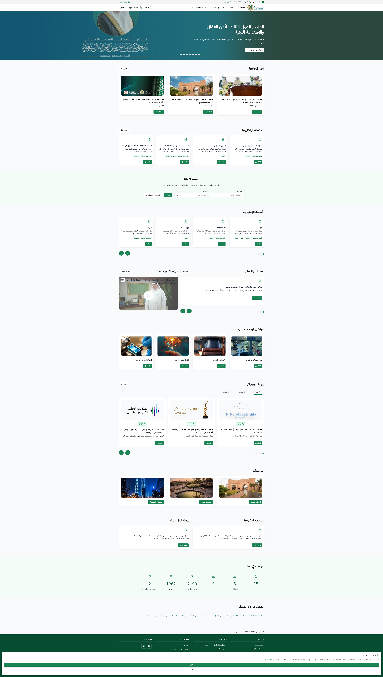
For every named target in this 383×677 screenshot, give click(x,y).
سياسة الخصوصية (270, 660)
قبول (191, 664)
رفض (191, 669)
